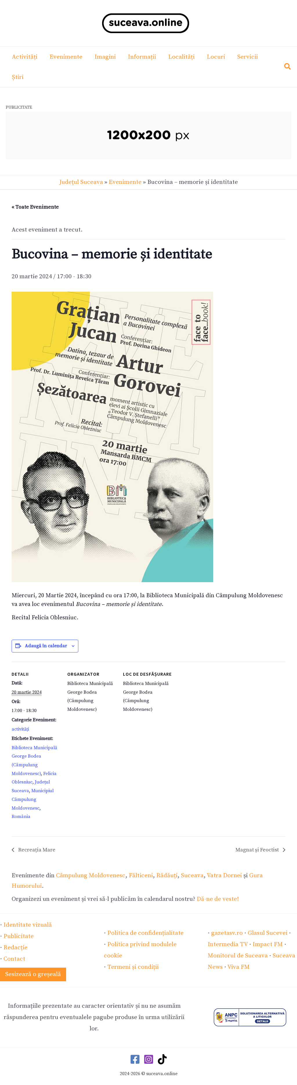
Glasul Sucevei (267, 933)
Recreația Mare (36, 850)
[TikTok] (162, 1059)
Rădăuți (167, 875)
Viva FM (238, 967)
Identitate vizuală (27, 925)
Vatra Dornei (224, 875)
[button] (287, 67)
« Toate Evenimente (35, 207)
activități (20, 729)
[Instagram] (149, 1059)
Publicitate (18, 936)
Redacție (15, 947)
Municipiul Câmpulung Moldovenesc (33, 799)
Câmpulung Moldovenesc (90, 875)
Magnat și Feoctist (258, 850)
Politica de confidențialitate (145, 933)
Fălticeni (141, 875)
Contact (14, 959)
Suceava (192, 875)
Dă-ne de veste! (218, 899)
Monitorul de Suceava (238, 956)
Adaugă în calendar (46, 646)
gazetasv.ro (227, 933)
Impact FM (268, 944)
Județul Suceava (81, 182)
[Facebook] (135, 1059)
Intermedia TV (228, 944)
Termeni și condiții (133, 967)
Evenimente (125, 182)
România (21, 816)
